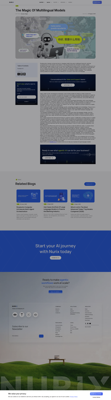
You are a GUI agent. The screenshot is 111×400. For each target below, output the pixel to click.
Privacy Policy (74, 396)
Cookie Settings (96, 397)
